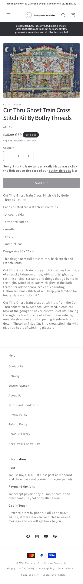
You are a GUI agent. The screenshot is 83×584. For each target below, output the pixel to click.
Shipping (7, 140)
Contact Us (16, 366)
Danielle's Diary (19, 434)
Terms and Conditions (24, 405)
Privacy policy (46, 568)
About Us (15, 395)
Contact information (54, 574)
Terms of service (67, 568)
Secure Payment (19, 385)
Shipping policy (30, 574)
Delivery (14, 376)
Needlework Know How (24, 444)
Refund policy (26, 568)
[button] (8, 15)
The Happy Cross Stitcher (39, 563)
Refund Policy (18, 424)
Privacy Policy (18, 415)
